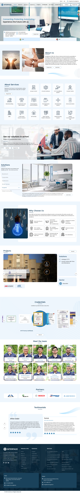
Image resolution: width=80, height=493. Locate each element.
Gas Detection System (67, 466)
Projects (38, 4)
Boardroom (34, 462)
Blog (22, 466)
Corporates (34, 453)
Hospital (33, 451)
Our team (51, 4)
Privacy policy (24, 468)
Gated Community (36, 460)
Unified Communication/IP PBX (53, 455)
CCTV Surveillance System (52, 462)
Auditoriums (34, 457)
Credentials (44, 4)
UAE (64, 1)
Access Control (65, 462)
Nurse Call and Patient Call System (67, 469)
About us (20, 4)
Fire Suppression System (67, 459)
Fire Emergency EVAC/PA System (52, 452)
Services (26, 4)
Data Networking (65, 457)
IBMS (63, 451)
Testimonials (23, 457)
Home (15, 4)
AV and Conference (51, 468)
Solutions (32, 4)
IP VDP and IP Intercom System (53, 457)
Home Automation (66, 464)
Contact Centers (65, 455)
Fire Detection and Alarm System (52, 460)
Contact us (57, 4)
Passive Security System (52, 464)
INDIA (61, 1)
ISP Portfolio (49, 466)
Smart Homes (35, 455)
